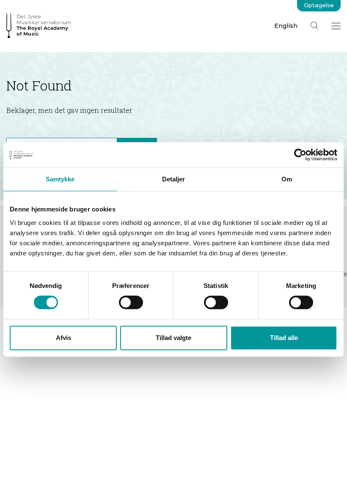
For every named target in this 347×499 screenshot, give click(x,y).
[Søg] (314, 25)
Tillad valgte (173, 337)
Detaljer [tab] (173, 179)
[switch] (131, 302)
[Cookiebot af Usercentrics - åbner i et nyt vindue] (300, 154)
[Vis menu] (336, 26)
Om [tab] (286, 179)
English (285, 26)
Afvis (63, 337)
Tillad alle (284, 337)
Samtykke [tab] (60, 179)
